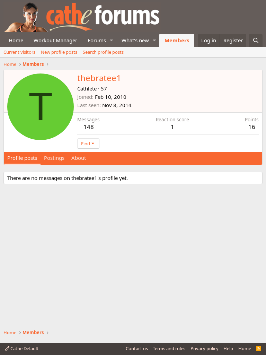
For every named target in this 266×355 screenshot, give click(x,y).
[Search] (256, 40)
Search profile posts (103, 52)
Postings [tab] (54, 157)
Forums (97, 40)
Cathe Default (23, 348)
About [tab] (78, 157)
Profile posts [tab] (22, 157)
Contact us (137, 348)
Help (228, 348)
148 (88, 127)
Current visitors (19, 52)
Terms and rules (169, 348)
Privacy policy (204, 348)
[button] (111, 40)
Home (16, 40)
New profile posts (59, 52)
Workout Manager (55, 40)
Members (177, 40)
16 (251, 127)
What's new (135, 40)
